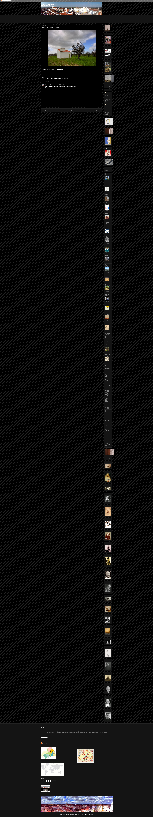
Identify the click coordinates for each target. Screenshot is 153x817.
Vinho (102, 732)
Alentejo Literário (107, 305)
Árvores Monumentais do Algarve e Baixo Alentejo (107, 343)
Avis (77, 730)
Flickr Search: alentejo (106, 375)
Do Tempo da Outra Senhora (107, 185)
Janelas (84, 731)
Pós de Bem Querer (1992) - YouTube (107, 380)
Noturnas (48, 732)
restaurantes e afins (72, 732)
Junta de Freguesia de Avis (107, 113)
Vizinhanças (105, 732)
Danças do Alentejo (107, 337)
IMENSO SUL (106, 214)
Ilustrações (78, 731)
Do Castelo (107, 333)
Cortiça (42, 731)
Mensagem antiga (97, 110)
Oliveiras (51, 732)
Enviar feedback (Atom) (74, 113)
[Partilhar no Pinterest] (62, 69)
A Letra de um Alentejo (107, 285)
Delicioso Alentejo (107, 314)
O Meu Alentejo (107, 256)
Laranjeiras (88, 731)
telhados (89, 732)
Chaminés (47, 71)
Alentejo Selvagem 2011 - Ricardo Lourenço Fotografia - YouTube (107, 393)
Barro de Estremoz (107, 441)
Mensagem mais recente (47, 110)
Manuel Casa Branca (106, 195)
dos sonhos (49, 731)
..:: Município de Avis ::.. (107, 94)
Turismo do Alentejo (107, 404)
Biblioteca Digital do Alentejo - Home (107, 425)
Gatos (73, 731)
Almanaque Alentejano (107, 411)
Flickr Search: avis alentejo (106, 400)
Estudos (55, 731)
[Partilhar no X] (59, 69)
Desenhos (45, 731)
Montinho (104, 731)
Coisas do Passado (107, 237)
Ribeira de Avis (78, 732)
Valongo (97, 732)
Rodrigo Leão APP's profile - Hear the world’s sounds (107, 435)
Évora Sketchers (107, 227)
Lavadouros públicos (93, 731)
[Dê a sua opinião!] (58, 69)
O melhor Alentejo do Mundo (107, 174)
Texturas (95, 732)
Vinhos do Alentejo (107, 365)
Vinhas (100, 732)
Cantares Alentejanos (107, 408)
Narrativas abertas (109, 731)
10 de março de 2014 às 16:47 (60, 84)
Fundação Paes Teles (107, 430)
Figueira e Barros (60, 731)
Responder (47, 81)
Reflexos (67, 732)
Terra (53, 71)
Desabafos (107, 204)
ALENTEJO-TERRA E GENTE (107, 294)
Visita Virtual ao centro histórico (107, 107)
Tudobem (107, 170)
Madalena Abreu (45, 743)
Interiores (81, 731)
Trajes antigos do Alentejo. (107, 323)
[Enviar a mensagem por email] (57, 69)
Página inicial (73, 110)
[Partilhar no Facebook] (61, 69)
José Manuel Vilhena (49, 84)
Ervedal (52, 731)
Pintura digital (61, 732)
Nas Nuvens (43, 732)
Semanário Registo (107, 223)
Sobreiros (82, 732)
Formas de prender (68, 731)
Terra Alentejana (107, 246)
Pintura (58, 732)
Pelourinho (55, 732)
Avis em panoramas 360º (107, 444)
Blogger (91, 814)
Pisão (51, 71)
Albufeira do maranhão (52, 729)
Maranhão (100, 731)
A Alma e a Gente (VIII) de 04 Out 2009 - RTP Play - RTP (107, 386)
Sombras (85, 732)
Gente (75, 731)
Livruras (97, 731)
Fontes (64, 731)
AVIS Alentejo (47, 4)
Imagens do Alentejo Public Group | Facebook (107, 370)
